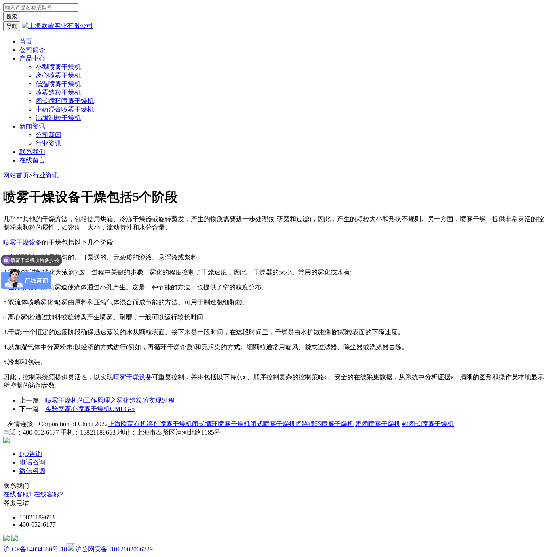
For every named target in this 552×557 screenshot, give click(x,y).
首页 (25, 41)
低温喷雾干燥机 (58, 83)
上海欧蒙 (121, 423)
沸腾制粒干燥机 (58, 117)
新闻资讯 (32, 126)
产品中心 (32, 58)
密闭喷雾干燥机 (377, 423)
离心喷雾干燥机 (58, 75)
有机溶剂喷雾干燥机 (163, 423)
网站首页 (16, 175)
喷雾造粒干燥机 (58, 92)
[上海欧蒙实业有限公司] (57, 25)
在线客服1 (17, 494)
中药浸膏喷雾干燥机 (65, 109)
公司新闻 (48, 134)
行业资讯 (48, 143)
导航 (11, 26)
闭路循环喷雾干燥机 (324, 423)
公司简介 (32, 49)
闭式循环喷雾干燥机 (65, 100)
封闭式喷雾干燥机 (428, 423)
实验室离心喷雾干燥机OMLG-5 (90, 408)
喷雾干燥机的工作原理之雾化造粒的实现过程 (110, 400)
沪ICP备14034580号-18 (35, 549)
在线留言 (32, 160)
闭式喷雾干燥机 (272, 423)
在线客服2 (48, 494)
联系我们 (32, 151)
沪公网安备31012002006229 (114, 549)
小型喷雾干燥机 (58, 66)
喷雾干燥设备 (22, 242)
